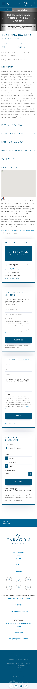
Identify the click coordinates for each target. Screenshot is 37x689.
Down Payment (10, 462)
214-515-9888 (9, 3)
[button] (3, 19)
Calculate (18, 482)
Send (18, 415)
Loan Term (9, 444)
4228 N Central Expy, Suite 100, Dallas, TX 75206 (18, 625)
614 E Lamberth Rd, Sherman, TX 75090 (18, 599)
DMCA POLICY (18, 671)
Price (7, 455)
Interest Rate (10, 470)
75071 (33, 230)
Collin (19, 230)
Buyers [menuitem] (18, 559)
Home (3, 230)
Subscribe (18, 340)
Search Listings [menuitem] (18, 552)
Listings (10, 230)
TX (15, 230)
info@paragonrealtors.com (18, 611)
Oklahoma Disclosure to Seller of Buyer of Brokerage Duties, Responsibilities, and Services (18, 665)
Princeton (26, 230)
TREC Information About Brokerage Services (18, 655)
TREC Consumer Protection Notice (18, 659)
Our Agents (15, 278)
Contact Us (8, 278)
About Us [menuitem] (18, 571)
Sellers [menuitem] (18, 565)
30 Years (10, 448)
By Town (6, 524)
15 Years (19, 448)
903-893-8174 (18, 605)
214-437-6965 (12, 269)
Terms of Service (13, 423)
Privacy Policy (18, 676)
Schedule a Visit (25, 359)
